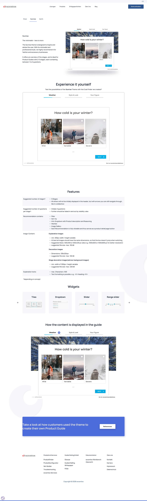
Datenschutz (111, 469)
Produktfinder (49, 460)
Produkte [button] (62, 6)
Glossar (67, 460)
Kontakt (109, 460)
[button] (51, 133)
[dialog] (3, 498)
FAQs (66, 469)
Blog (96, 6)
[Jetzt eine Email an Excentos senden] (143, 1)
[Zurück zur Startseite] (9, 6)
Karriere (110, 463)
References (107, 426)
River (25, 19)
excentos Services (50, 473)
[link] (73, 152)
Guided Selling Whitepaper (70, 464)
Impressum (111, 466)
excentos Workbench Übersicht (93, 461)
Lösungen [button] (53, 6)
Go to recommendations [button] (114, 163)
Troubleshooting (50, 469)
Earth (41, 19)
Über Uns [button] (88, 6)
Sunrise (33, 19)
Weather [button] (52, 95)
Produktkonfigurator (51, 463)
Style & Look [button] (73, 95)
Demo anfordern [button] (136, 6)
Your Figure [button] (94, 95)
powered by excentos (29, 163)
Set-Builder (48, 466)
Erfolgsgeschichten (75, 6)
